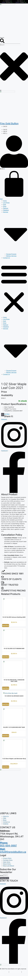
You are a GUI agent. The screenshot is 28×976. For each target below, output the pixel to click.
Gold (4, 204)
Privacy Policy (4, 972)
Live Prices (6, 202)
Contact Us (6, 258)
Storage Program (11, 254)
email (1, 875)
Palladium (6, 210)
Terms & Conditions (15, 972)
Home (5, 201)
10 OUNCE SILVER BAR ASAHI (14, 696)
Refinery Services (11, 256)
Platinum (5, 208)
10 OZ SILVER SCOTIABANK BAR (14, 648)
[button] (14, 288)
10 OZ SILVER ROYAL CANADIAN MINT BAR (14, 680)
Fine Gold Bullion (9, 123)
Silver (4, 206)
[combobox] (10, 45)
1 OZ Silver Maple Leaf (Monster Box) (14, 758)
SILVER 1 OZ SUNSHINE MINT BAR (14, 727)
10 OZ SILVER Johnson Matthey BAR (14, 617)
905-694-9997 (8, 844)
